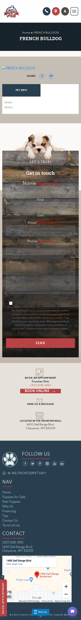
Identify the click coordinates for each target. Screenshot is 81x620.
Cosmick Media (62, 615)
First (40, 200)
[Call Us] (46, 11)
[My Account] (65, 11)
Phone (40, 241)
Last (40, 215)
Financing (9, 511)
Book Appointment (4, 598)
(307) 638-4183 (40, 385)
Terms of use (11, 525)
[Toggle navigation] (74, 11)
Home (6, 492)
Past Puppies (11, 501)
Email (40, 223)
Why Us (7, 506)
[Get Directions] (56, 11)
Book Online (37, 391)
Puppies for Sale (13, 497)
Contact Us (10, 520)
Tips (5, 516)
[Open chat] (72, 611)
